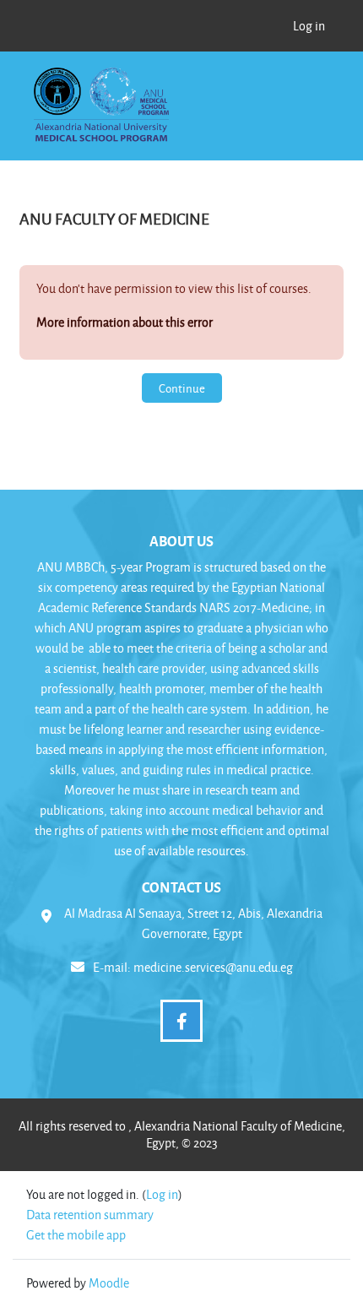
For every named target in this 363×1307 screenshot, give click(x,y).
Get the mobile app (76, 1235)
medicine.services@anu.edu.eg (213, 967)
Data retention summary (90, 1214)
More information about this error (124, 322)
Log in (309, 26)
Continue (182, 388)
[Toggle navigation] (308, 87)
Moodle (109, 1283)
